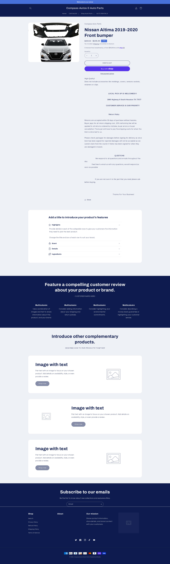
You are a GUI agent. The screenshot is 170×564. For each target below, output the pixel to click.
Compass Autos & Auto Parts (81, 557)
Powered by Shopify (95, 557)
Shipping (96, 44)
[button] (30, 8)
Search (30, 518)
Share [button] (89, 200)
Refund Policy (33, 525)
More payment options (107, 73)
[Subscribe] (101, 504)
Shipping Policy (33, 529)
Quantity (87, 51)
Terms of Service (34, 533)
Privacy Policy (33, 522)
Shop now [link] (42, 383)
